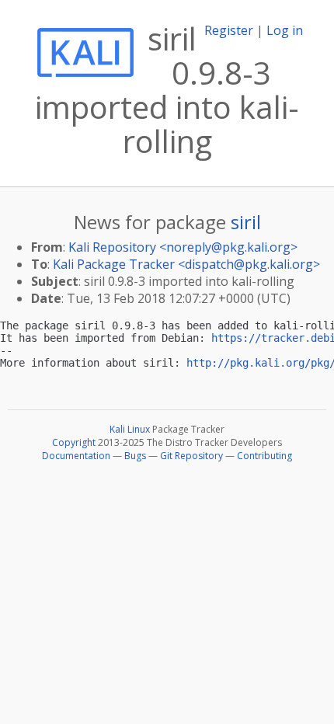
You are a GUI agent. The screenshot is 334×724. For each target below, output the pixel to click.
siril (246, 222)
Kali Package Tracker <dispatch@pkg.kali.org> (186, 264)
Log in (284, 30)
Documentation (76, 455)
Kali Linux (130, 429)
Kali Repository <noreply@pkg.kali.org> (182, 247)
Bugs (135, 455)
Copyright (74, 442)
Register (228, 30)
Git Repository (191, 455)
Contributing (264, 455)
